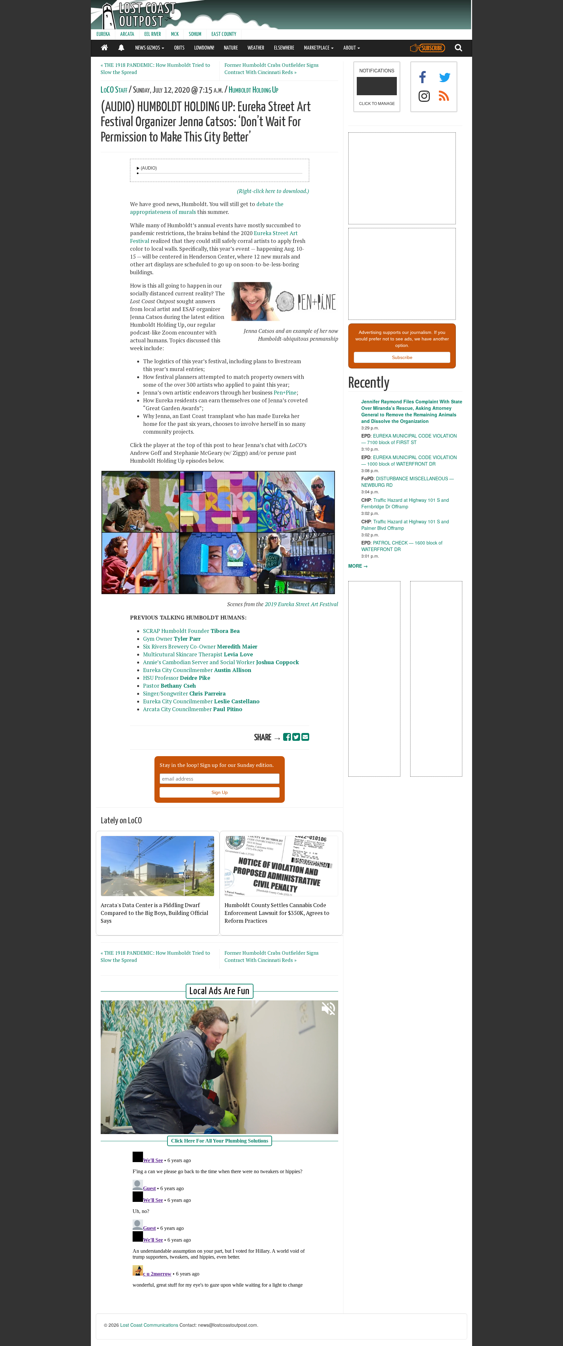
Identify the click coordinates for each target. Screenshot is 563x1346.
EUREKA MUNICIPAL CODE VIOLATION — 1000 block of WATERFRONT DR (409, 460)
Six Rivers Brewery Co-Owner (200, 646)
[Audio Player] (138, 168)
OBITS (179, 48)
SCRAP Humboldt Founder (191, 631)
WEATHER (256, 48)
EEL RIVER (152, 34)
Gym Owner (172, 638)
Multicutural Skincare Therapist (198, 654)
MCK (175, 34)
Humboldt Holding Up (253, 90)
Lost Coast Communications (149, 1325)
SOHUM (195, 34)
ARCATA (127, 34)
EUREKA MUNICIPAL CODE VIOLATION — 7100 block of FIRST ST (409, 438)
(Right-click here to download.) (273, 191)
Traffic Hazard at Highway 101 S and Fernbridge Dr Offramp (405, 503)
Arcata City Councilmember (192, 709)
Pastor (169, 685)
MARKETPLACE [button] (317, 48)
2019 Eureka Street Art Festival (301, 604)
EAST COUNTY (223, 34)
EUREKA (103, 34)
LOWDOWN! (204, 48)
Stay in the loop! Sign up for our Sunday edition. (217, 765)
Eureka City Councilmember (197, 670)
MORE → (358, 565)
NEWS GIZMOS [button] (148, 48)
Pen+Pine (285, 392)
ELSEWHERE (284, 48)
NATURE (231, 48)
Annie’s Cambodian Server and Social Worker (221, 662)
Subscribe (402, 357)
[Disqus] (219, 1230)
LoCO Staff (114, 90)
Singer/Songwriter (184, 693)
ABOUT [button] (350, 48)
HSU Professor (177, 677)
